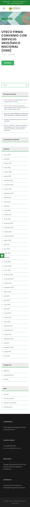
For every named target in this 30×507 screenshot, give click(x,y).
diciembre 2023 (8, 223)
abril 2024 (7, 206)
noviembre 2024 (9, 185)
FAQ (8, 3)
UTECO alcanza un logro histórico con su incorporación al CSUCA (16, 100)
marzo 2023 (7, 262)
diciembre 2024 (8, 180)
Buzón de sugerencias (17, 3)
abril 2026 (7, 159)
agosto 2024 (7, 197)
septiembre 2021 (8, 339)
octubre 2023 (8, 232)
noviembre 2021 (8, 330)
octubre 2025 (8, 172)
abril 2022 (6, 309)
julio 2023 (6, 244)
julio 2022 (6, 296)
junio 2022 (7, 300)
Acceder (6, 394)
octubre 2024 (8, 189)
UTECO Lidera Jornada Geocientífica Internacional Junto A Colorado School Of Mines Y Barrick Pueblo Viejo (16, 107)
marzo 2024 (7, 210)
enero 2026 (7, 167)
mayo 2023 (7, 253)
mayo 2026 (7, 155)
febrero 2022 (7, 317)
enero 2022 (7, 322)
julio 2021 (6, 343)
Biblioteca (7, 371)
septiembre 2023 (9, 236)
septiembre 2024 (9, 193)
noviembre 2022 (8, 279)
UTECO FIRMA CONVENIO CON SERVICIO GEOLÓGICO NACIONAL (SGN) (14, 41)
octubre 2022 (8, 283)
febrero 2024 (8, 215)
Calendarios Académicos (19, 1)
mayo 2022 (7, 304)
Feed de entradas (9, 398)
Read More (7, 63)
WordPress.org (8, 407)
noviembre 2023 (8, 227)
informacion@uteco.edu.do (12, 448)
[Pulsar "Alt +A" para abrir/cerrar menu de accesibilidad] (2, 256)
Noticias (12, 54)
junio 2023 (7, 249)
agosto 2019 (7, 351)
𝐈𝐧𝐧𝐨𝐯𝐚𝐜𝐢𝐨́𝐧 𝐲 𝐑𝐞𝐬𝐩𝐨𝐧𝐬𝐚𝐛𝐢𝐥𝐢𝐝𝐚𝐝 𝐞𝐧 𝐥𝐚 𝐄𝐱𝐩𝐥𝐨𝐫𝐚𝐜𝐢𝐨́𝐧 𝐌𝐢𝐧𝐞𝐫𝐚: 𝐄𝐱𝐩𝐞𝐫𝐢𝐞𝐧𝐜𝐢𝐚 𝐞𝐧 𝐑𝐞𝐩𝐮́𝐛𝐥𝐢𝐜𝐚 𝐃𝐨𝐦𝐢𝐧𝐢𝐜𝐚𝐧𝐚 (16, 114)
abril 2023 (6, 257)
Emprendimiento (9, 375)
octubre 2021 (7, 334)
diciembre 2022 (8, 274)
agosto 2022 (7, 292)
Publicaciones (6, 1)
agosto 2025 (7, 176)
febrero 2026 (7, 163)
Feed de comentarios (10, 403)
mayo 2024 (7, 202)
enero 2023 (7, 270)
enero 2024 (7, 219)
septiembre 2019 (9, 347)
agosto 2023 (7, 240)
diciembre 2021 (8, 326)
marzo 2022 (7, 313)
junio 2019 (7, 356)
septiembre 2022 (9, 287)
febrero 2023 (7, 266)
